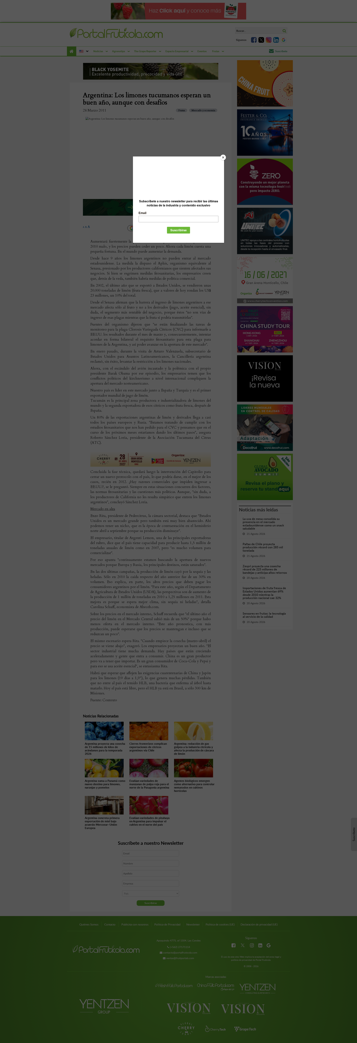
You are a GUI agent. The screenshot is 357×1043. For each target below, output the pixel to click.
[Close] (223, 157)
